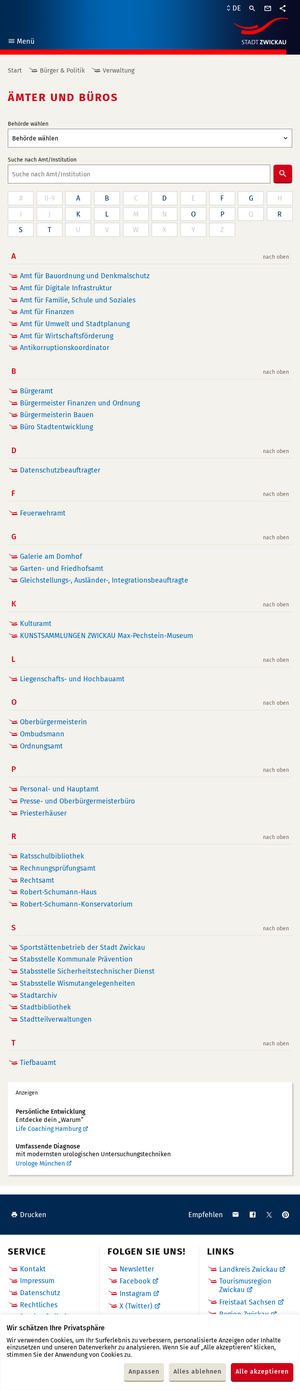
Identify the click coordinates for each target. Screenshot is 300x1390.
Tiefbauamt (38, 1063)
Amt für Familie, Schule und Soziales (78, 300)
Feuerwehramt (43, 513)
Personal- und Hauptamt (59, 789)
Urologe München (40, 1163)
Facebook (135, 1281)
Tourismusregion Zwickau (245, 1285)
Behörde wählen (28, 124)
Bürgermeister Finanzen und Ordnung (80, 403)
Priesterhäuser (43, 813)
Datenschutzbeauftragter (60, 470)
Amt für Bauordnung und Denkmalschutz (85, 276)
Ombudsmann (42, 734)
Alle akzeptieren (262, 1371)
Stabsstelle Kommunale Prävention (76, 959)
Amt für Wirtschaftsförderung (66, 336)
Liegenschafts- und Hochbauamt (72, 679)
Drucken (33, 1214)
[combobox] (139, 174)
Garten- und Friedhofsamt (62, 569)
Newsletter (137, 1269)
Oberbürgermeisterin (53, 722)
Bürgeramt (36, 391)
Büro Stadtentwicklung (56, 427)
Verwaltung (118, 70)
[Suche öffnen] (252, 8)
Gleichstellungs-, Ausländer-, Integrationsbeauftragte (104, 580)
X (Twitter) (136, 1306)
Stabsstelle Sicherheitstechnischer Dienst (87, 971)
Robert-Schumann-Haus (58, 892)
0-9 (50, 198)
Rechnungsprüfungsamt (58, 868)
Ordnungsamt (41, 746)
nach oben (276, 257)
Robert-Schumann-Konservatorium (76, 904)
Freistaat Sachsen (247, 1302)
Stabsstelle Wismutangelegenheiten (77, 983)
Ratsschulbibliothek (52, 856)
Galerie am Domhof (51, 557)
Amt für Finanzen (47, 312)
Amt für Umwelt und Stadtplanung (75, 324)
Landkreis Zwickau (248, 1269)
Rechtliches (38, 1305)
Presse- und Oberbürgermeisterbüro (77, 801)
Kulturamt (36, 624)
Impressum (37, 1280)
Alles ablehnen (197, 1371)
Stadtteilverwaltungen (56, 1019)
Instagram (135, 1293)
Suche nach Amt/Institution (42, 160)
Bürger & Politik (62, 70)
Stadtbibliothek (45, 1007)
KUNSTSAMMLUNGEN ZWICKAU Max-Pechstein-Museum (106, 636)
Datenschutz (40, 1293)
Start (15, 70)
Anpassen (144, 1371)
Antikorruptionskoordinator (64, 348)
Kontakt (33, 1269)
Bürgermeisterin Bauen (57, 415)
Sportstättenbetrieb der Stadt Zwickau (82, 948)
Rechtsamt (37, 880)
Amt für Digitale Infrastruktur (66, 288)
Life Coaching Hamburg (48, 1128)
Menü (20, 42)
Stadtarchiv (38, 996)
